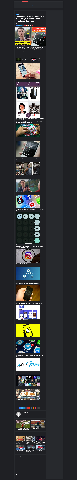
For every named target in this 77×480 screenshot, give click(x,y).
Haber (32, 8)
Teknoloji (42, 8)
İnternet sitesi (33, 471)
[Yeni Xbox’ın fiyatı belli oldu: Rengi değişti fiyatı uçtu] (18, 59)
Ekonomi (35, 8)
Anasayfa (28, 8)
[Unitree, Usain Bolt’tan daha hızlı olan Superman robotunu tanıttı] (20, 447)
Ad (16, 468)
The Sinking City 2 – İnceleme (30, 450)
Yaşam (45, 8)
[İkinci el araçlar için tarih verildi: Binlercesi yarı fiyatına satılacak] (30, 438)
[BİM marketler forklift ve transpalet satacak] (40, 447)
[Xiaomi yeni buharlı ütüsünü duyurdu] (20, 438)
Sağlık (38, 8)
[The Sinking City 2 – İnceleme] (30, 447)
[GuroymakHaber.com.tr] (38, 5)
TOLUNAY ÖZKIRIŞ (25, 412)
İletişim (49, 8)
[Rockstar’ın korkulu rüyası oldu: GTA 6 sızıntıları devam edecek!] (40, 438)
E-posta (17, 471)
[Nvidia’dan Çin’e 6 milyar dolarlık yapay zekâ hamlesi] (33, 59)
